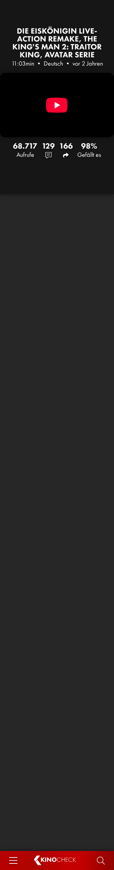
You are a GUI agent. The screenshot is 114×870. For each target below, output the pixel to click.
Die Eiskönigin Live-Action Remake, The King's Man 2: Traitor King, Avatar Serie (57, 43)
